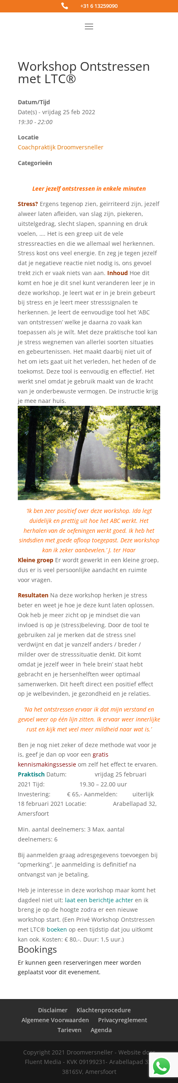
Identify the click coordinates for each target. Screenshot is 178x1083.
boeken (57, 929)
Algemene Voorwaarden (55, 1020)
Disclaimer (52, 1010)
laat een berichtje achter (99, 900)
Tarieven (70, 1030)
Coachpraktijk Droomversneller (60, 147)
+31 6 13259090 (99, 6)
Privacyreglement (122, 1020)
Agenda (101, 1030)
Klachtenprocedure (104, 1010)
